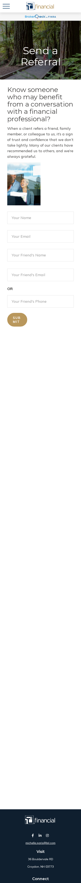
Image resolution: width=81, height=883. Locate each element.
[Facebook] (33, 835)
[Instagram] (47, 835)
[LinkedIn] (40, 835)
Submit (17, 320)
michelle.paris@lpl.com (40, 843)
